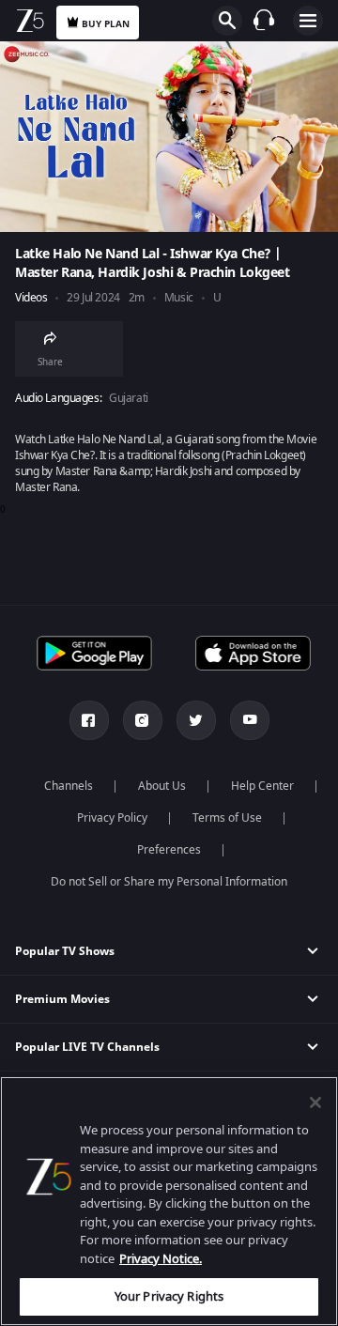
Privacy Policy (112, 817)
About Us (162, 786)
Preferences (169, 849)
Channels (68, 786)
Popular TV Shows (65, 951)
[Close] (315, 1102)
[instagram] (142, 720)
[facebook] (89, 720)
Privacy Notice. (160, 1259)
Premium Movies (62, 999)
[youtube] (249, 720)
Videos (31, 298)
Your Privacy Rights (169, 1296)
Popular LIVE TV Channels (87, 1047)
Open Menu (308, 21)
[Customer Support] (264, 20)
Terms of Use (227, 817)
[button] (169, 952)
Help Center (262, 786)
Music (178, 298)
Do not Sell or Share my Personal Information (169, 881)
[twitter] (196, 720)
